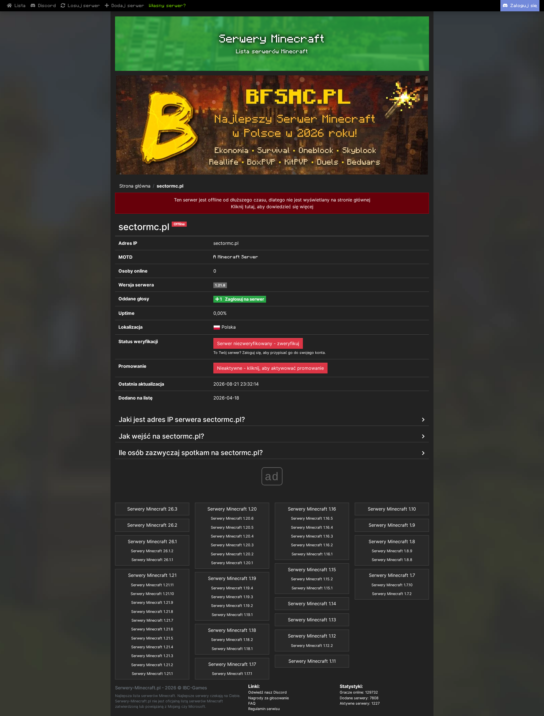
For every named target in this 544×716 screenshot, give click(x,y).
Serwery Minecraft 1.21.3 (152, 656)
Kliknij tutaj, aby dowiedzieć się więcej (272, 206)
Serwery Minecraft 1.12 (312, 636)
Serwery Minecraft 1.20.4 (232, 536)
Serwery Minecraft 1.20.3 (232, 545)
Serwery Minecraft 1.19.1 (232, 615)
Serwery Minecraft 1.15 (312, 569)
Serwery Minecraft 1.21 (152, 575)
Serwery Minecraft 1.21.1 (152, 674)
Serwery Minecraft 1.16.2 (312, 545)
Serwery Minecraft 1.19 (232, 578)
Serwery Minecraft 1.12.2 (312, 645)
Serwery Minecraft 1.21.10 (152, 594)
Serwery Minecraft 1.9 (392, 525)
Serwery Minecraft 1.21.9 (152, 602)
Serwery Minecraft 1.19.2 (232, 606)
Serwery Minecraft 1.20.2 (232, 554)
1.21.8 (220, 285)
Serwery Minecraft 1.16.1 (312, 554)
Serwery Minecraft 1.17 (232, 664)
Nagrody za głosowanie (268, 698)
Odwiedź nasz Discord (267, 692)
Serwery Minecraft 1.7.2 (392, 594)
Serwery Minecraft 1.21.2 (152, 665)
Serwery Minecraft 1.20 (232, 509)
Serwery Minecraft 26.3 (152, 509)
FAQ (252, 703)
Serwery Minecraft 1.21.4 (152, 647)
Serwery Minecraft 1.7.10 (392, 585)
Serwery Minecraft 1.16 (312, 509)
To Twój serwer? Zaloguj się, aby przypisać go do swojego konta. (269, 352)
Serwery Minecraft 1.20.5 (232, 527)
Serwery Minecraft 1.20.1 (232, 563)
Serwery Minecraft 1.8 (392, 541)
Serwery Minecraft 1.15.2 (312, 579)
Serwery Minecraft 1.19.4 (232, 588)
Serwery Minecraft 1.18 (232, 630)
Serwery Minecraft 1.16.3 (312, 536)
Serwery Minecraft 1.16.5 (312, 518)
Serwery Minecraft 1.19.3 (232, 597)
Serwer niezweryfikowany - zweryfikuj (258, 343)
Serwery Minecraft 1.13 (312, 619)
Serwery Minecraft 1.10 (392, 509)
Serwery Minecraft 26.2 (152, 525)
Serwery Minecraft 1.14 (312, 603)
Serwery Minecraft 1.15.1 (312, 588)
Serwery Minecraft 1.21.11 (152, 585)
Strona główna (134, 186)
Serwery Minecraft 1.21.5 (152, 638)
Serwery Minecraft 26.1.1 (152, 560)
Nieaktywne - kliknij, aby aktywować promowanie (270, 368)
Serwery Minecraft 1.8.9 (392, 551)
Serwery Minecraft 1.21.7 (152, 620)
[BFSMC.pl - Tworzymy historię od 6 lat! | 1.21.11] (272, 125)
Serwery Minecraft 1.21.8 (152, 611)
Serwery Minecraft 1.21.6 (152, 629)
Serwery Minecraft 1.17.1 (232, 674)
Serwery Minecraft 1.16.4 (312, 527)
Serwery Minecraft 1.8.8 (392, 560)
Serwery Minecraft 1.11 (312, 661)
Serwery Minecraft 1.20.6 (232, 518)
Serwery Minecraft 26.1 (152, 541)
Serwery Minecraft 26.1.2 (152, 551)
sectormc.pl (170, 186)
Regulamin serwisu (264, 709)
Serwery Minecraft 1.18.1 (232, 649)
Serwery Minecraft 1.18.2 (232, 640)
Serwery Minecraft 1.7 (392, 575)
